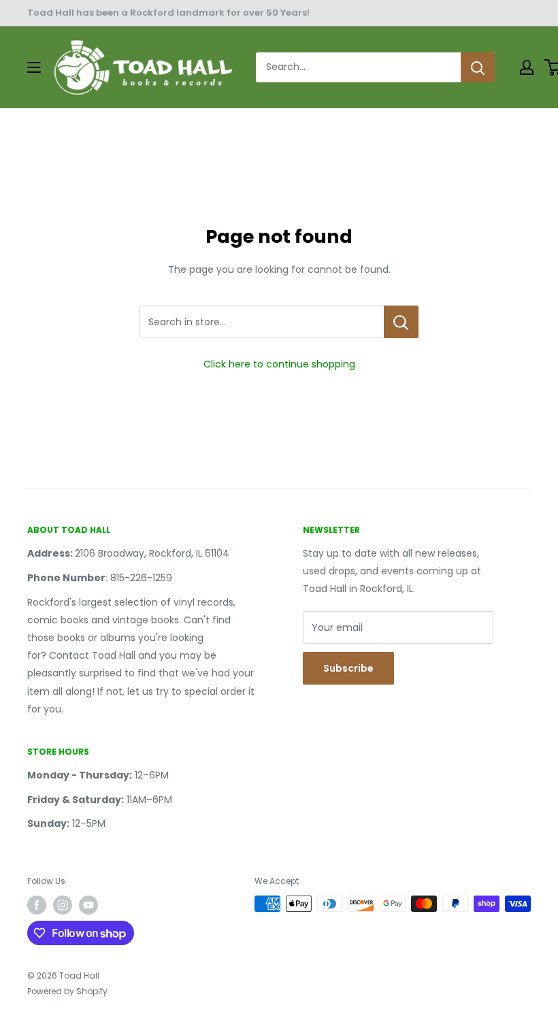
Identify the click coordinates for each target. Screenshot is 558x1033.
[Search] (478, 67)
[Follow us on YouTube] (88, 905)
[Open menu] (34, 67)
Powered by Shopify (67, 991)
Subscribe (348, 668)
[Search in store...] (401, 322)
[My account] (527, 67)
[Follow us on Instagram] (62, 905)
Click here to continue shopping (279, 364)
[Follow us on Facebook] (36, 905)
